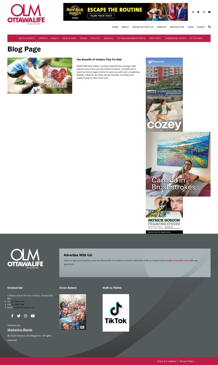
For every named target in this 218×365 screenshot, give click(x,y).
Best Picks (155, 38)
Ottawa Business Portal (132, 38)
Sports (43, 38)
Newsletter (177, 27)
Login (191, 27)
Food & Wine (69, 38)
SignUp (201, 27)
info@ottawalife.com (176, 260)
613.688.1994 (17, 304)
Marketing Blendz (19, 329)
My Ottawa (196, 38)
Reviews (108, 38)
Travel (83, 38)
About (125, 27)
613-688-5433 (17, 301)
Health (55, 38)
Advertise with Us (142, 27)
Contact (162, 27)
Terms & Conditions (166, 361)
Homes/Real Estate (175, 38)
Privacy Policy (187, 361)
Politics (95, 38)
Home (115, 27)
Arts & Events (27, 38)
